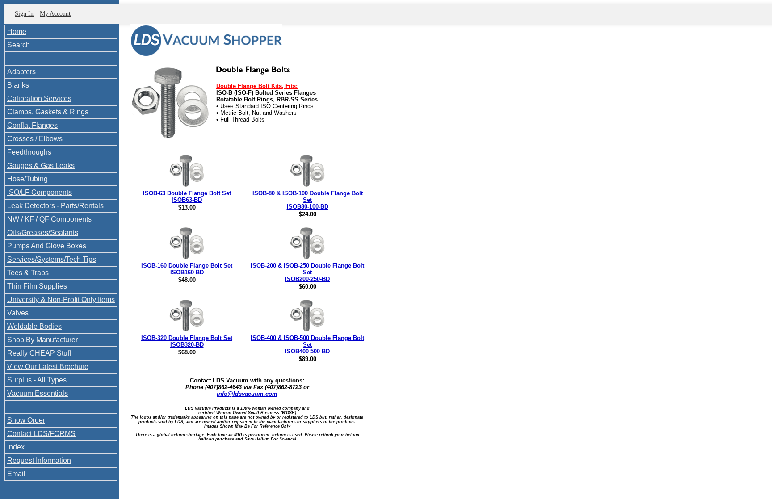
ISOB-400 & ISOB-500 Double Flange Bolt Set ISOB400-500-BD (307, 345)
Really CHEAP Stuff (39, 353)
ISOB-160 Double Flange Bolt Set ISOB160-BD (186, 269)
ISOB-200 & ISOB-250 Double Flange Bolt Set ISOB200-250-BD (307, 272)
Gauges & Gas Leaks (41, 165)
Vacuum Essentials (37, 393)
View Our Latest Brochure (47, 366)
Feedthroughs (29, 152)
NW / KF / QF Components (49, 219)
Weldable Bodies (34, 326)
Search (18, 45)
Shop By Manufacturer (42, 340)
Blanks (18, 85)
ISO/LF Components (39, 192)
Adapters (21, 71)
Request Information (39, 460)
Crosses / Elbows (35, 139)
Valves (18, 313)
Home (16, 31)
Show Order (26, 420)
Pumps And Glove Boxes (46, 246)
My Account (55, 13)
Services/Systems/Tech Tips (51, 259)
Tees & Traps (28, 273)
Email (16, 474)
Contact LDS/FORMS (41, 433)
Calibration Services (39, 98)
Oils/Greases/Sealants (42, 232)
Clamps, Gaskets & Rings (47, 112)
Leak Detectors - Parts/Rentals (55, 206)
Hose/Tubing (27, 179)
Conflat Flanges (32, 125)
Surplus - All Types (37, 380)
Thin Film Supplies (37, 286)
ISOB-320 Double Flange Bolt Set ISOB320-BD (186, 341)
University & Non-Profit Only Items (61, 299)
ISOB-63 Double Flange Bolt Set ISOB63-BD (187, 196)
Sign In (24, 13)
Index (16, 447)
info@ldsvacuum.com (247, 393)
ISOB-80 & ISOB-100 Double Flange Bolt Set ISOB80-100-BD (307, 200)
